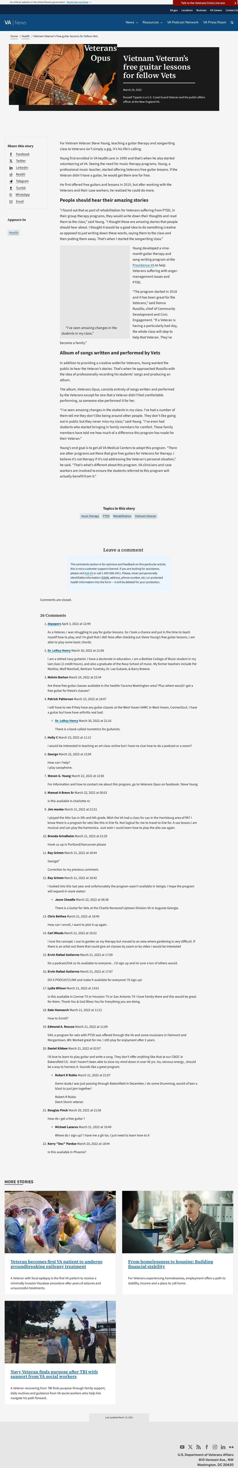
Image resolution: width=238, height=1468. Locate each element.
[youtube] (182, 1447)
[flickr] (231, 1447)
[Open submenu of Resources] (161, 22)
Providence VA (143, 265)
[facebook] (207, 1447)
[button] (232, 22)
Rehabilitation (122, 516)
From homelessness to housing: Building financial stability (170, 1264)
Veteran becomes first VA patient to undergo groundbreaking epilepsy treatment (56, 1264)
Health (13, 232)
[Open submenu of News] (136, 22)
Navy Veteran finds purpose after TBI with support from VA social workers (54, 1374)
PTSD (106, 516)
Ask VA (89, 573)
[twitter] (190, 1447)
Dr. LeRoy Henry (59, 650)
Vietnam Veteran (145, 516)
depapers (54, 624)
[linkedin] (223, 1447)
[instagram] (215, 1447)
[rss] (198, 1447)
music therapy (90, 516)
